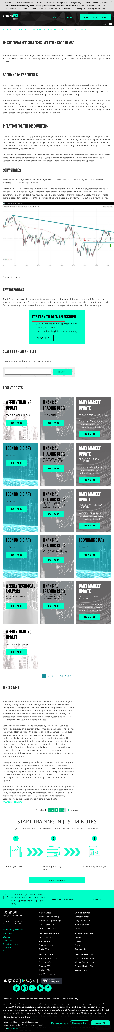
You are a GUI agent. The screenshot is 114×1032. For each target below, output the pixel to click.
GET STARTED (45, 913)
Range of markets (82, 920)
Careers (6, 951)
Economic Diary (81, 970)
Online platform (46, 937)
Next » (68, 675)
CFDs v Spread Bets (47, 924)
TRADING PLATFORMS (49, 933)
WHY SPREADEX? (83, 913)
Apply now (43, 338)
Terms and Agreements (13, 929)
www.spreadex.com (12, 802)
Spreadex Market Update (86, 958)
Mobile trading (45, 941)
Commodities (81, 949)
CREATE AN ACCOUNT (95, 17)
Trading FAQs (44, 970)
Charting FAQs (45, 966)
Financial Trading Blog (58, 29)
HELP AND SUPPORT (49, 954)
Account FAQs (45, 962)
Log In (68, 17)
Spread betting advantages (50, 920)
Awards (78, 928)
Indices (78, 937)
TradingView (44, 949)
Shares (78, 941)
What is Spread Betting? (49, 916)
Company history (82, 916)
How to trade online (47, 928)
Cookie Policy (12, 1028)
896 (61, 675)
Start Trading (57, 880)
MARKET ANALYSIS (84, 954)
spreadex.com (9, 29)
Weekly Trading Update (85, 962)
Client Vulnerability (47, 974)
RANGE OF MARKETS (85, 933)
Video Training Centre (48, 958)
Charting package (46, 945)
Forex (77, 945)
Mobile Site (8, 947)
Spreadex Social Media (12, 944)
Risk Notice (8, 933)
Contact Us (7, 940)
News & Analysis (37, 29)
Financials (23, 29)
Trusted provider (82, 924)
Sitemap (6, 937)
